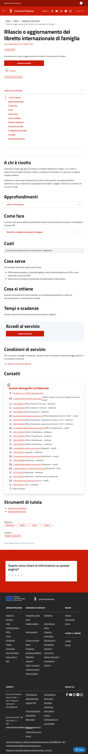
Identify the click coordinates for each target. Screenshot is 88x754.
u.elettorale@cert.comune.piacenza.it (29, 468)
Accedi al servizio (24, 63)
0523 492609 (18, 460)
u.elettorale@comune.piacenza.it (27, 464)
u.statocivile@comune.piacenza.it (27, 398)
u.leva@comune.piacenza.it (25, 480)
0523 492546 (18, 444)
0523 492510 (18, 432)
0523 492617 (18, 412)
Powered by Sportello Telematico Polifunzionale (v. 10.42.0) (29, 750)
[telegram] (78, 694)
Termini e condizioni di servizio (19, 363)
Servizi (16, 21)
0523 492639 (18, 436)
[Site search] (82, 11)
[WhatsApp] (69, 10)
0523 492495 (18, 476)
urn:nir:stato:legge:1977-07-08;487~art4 (19, 44)
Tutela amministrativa (17, 508)
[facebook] (67, 694)
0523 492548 (18, 408)
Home (8, 21)
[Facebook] (51, 10)
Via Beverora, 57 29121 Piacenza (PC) (28, 393)
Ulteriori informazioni (15, 204)
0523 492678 (18, 440)
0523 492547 (18, 484)
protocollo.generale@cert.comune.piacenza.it (23, 727)
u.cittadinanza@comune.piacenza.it (28, 428)
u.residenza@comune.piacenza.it (27, 456)
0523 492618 (18, 424)
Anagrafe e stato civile (31, 21)
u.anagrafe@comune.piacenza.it (27, 448)
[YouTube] (56, 10)
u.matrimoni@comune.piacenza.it (27, 416)
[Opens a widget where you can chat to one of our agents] (79, 750)
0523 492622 (18, 452)
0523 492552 (18, 472)
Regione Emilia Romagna (12, 3)
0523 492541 (18, 420)
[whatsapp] (81, 694)
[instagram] (74, 694)
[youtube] (70, 694)
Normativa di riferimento (13, 77)
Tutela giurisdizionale (17, 511)
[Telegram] (65, 10)
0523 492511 (18, 404)
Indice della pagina (13, 90)
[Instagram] (60, 10)
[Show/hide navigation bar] (3, 10)
